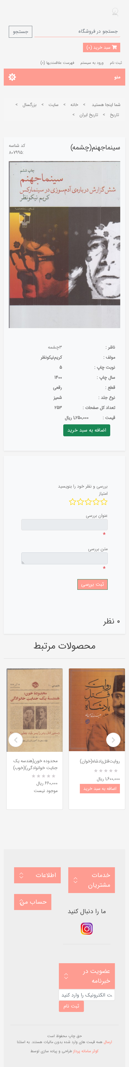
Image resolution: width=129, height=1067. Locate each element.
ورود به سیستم (92, 63)
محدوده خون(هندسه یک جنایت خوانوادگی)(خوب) (35, 764)
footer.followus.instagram (87, 929)
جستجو (20, 32)
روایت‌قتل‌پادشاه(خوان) (100, 761)
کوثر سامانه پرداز (85, 1051)
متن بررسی (98, 548)
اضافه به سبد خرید (99, 788)
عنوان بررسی (97, 515)
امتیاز (103, 493)
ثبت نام (116, 63)
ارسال (108, 1042)
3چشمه (55, 347)
